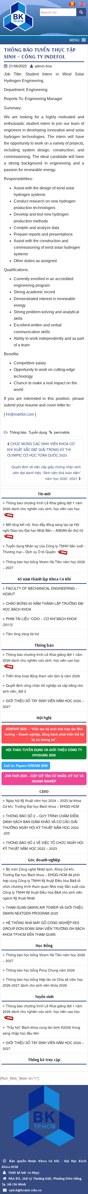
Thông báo (18, 432)
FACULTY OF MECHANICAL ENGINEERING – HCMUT (40, 591)
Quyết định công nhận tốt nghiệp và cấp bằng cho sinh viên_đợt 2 (43, 688)
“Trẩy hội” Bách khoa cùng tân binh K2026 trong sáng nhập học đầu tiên (41, 1030)
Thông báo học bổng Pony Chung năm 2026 (40, 970)
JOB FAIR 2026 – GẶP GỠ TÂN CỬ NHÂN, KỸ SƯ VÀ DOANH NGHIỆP (44, 778)
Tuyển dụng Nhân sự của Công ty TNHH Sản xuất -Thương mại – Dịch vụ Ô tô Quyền (44, 548)
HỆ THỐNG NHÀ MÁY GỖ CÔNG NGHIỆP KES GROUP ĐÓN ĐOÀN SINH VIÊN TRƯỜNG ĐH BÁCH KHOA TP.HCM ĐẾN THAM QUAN (44, 928)
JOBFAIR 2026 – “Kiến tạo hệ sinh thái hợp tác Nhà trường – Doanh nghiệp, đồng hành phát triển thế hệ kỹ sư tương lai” (44, 734)
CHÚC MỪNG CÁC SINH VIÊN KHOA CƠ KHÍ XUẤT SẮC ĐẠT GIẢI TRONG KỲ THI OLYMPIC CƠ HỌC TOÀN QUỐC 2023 (41, 449)
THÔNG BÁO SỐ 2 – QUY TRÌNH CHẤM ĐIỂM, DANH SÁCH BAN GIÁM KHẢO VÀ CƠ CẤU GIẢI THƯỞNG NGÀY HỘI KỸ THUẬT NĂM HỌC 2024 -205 (41, 824)
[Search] (81, 12)
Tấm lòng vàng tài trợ (22, 633)
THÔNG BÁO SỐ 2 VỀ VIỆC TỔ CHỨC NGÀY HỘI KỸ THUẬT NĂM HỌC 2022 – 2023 (43, 845)
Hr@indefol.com (20, 414)
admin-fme (43, 65)
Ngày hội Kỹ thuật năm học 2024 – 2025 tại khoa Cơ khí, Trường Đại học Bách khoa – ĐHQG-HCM (42, 803)
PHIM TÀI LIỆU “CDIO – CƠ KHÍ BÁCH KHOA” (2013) (40, 621)
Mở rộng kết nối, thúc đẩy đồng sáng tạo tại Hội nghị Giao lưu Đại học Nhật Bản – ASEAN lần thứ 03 (43, 527)
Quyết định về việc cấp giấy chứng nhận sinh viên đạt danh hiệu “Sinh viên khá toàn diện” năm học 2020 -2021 (46, 472)
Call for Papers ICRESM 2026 (26, 765)
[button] (74, 40)
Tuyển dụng (37, 432)
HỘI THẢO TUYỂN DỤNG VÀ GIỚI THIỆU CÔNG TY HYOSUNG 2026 (44, 752)
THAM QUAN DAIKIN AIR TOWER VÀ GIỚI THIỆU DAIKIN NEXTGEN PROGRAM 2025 (43, 910)
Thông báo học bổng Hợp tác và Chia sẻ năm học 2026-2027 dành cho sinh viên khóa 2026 (43, 982)
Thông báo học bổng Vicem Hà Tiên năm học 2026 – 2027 (44, 564)
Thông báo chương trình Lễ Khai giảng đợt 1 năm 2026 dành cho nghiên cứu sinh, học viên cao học (42, 505)
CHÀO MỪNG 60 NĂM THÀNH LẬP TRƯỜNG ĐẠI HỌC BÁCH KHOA (43, 606)
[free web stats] (44, 1068)
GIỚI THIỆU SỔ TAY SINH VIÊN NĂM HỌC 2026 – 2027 (43, 703)
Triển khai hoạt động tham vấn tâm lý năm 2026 (43, 675)
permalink (62, 432)
